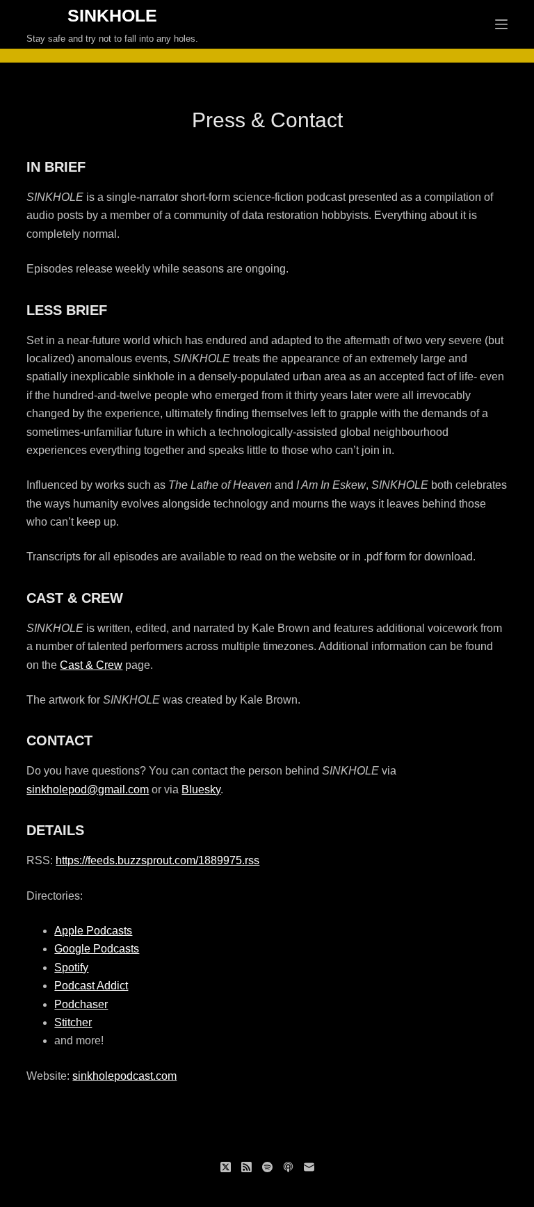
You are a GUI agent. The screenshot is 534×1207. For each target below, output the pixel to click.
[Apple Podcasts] (288, 1167)
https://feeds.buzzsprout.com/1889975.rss (157, 860)
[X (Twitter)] (225, 1167)
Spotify (71, 967)
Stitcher (73, 1022)
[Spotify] (267, 1167)
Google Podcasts (96, 949)
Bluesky (200, 789)
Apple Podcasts (93, 931)
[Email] (309, 1167)
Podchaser (81, 1004)
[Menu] (501, 24)
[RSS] (246, 1167)
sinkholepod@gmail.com (87, 789)
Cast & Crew (91, 665)
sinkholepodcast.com (124, 1076)
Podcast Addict (91, 985)
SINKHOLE (112, 15)
